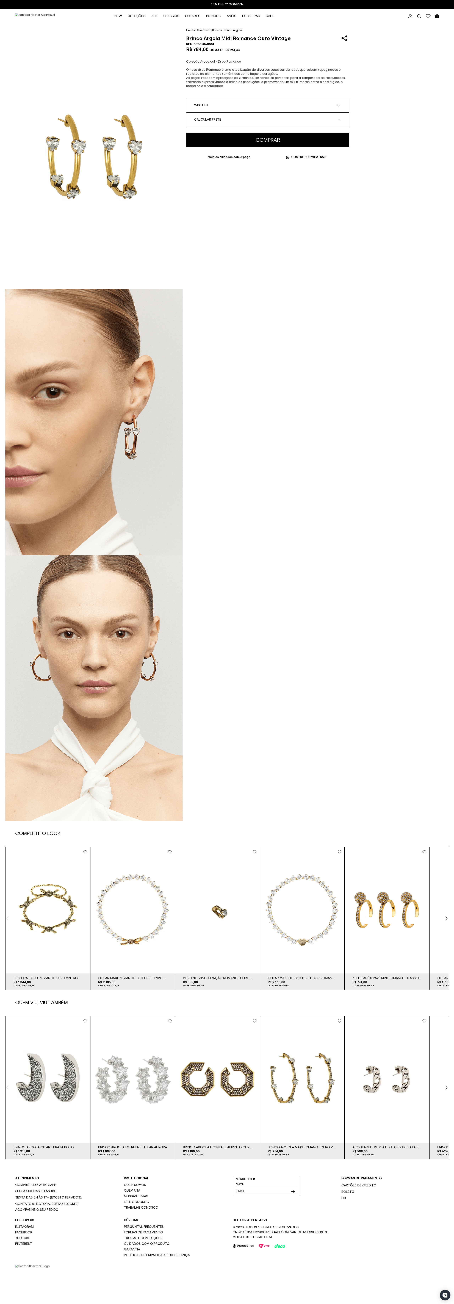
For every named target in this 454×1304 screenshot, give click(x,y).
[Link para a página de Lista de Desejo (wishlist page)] (428, 16)
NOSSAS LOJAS (136, 1196)
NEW (118, 16)
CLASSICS (171, 16)
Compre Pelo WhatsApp (35, 1185)
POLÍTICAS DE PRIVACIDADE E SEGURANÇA (157, 1255)
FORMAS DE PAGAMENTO (143, 1232)
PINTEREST (23, 1243)
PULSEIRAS (251, 16)
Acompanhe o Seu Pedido (36, 1209)
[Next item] (446, 918)
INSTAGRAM (24, 1226)
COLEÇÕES (136, 16)
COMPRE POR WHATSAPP (309, 157)
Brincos (217, 30)
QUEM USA (132, 1190)
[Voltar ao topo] (448, 1286)
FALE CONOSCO (136, 1202)
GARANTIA (132, 1249)
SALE (270, 16)
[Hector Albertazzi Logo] (227, 1277)
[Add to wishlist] (85, 852)
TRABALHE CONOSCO (141, 1207)
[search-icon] (419, 16)
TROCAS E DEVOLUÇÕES (143, 1238)
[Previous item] (7, 918)
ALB (154, 16)
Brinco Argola (233, 30)
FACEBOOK (23, 1232)
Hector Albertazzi (198, 30)
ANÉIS (231, 16)
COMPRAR (268, 140)
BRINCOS (213, 16)
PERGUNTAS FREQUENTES (144, 1226)
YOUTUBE (22, 1238)
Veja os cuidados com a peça (229, 157)
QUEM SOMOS (135, 1185)
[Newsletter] (293, 1191)
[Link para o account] (410, 16)
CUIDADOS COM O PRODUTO (147, 1243)
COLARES (192, 16)
